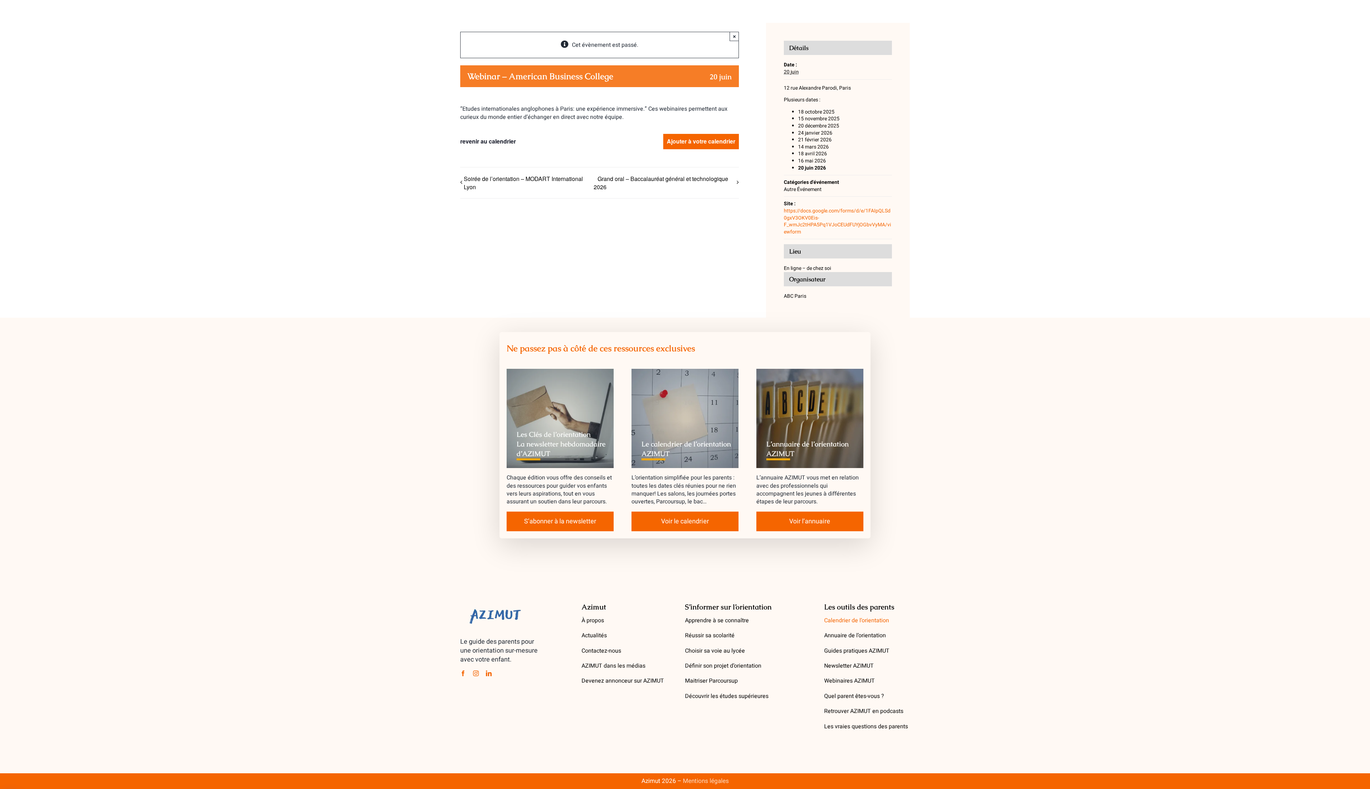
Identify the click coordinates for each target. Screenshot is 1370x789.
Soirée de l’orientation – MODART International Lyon (523, 183)
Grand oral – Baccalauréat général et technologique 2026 (661, 183)
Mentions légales (706, 781)
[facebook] (463, 673)
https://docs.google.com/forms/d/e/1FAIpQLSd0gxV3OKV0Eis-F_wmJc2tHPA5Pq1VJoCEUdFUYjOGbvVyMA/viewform (837, 221)
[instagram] (476, 673)
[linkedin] (489, 673)
